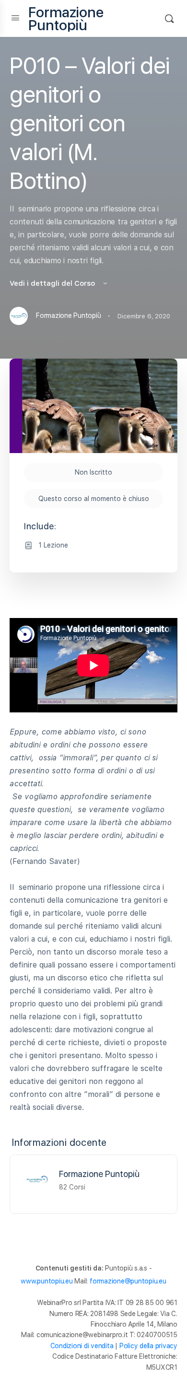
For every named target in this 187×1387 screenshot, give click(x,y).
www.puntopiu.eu (46, 1281)
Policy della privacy (148, 1346)
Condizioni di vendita (82, 1346)
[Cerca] (169, 18)
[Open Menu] (15, 17)
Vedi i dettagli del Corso (53, 283)
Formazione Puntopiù (66, 19)
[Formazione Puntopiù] (36, 1178)
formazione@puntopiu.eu (128, 1281)
